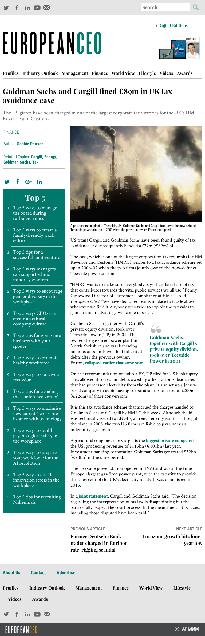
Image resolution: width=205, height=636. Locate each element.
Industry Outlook (40, 73)
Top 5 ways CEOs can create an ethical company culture (34, 319)
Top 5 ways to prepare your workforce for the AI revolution (35, 458)
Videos (166, 73)
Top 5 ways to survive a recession (36, 377)
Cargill (36, 156)
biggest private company (169, 440)
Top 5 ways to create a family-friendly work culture (35, 235)
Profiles (11, 73)
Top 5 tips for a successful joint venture (36, 254)
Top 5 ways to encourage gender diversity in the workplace (37, 296)
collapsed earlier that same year (114, 362)
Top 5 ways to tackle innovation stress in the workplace (36, 480)
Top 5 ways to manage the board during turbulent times (35, 213)
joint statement (93, 496)
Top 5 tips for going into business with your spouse (37, 341)
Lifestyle (147, 73)
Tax (35, 162)
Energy (50, 156)
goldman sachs (16, 162)
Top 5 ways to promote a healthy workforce (37, 360)
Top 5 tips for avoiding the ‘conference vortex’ (35, 394)
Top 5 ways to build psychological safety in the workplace (35, 436)
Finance (100, 73)
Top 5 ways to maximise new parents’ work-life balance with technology (37, 413)
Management (75, 73)
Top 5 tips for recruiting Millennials (37, 499)
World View (123, 73)
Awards (185, 73)
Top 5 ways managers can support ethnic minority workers (34, 274)
